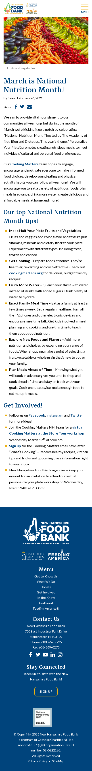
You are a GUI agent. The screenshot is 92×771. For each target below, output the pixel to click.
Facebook (37, 415)
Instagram (54, 415)
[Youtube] (45, 654)
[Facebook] (30, 654)
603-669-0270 (49, 647)
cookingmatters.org (26, 273)
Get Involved (46, 592)
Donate (46, 587)
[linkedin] (52, 654)
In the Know (46, 597)
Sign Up (46, 691)
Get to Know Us (46, 576)
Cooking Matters (24, 164)
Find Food (46, 603)
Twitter (76, 415)
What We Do (46, 581)
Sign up (15, 446)
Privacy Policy (37, 761)
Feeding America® (46, 608)
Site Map (58, 761)
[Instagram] (60, 654)
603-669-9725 (51, 642)
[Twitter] (38, 654)
